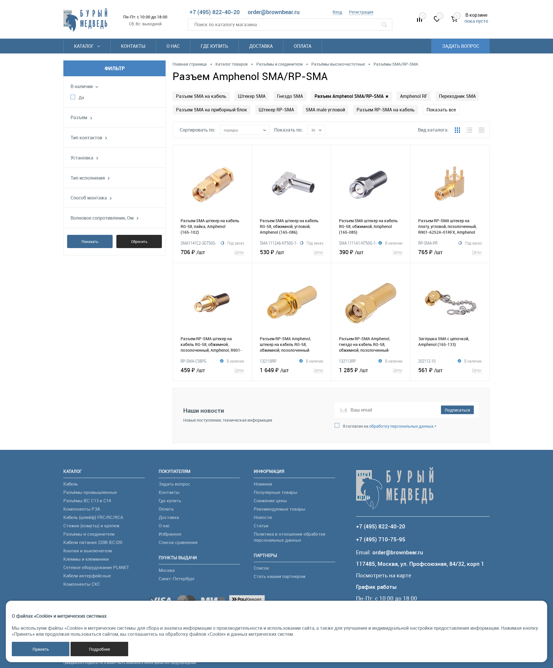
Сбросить (139, 241)
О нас (173, 46)
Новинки (263, 484)
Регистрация (361, 12)
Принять (41, 649)
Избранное (170, 534)
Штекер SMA (252, 96)
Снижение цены (270, 500)
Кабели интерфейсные (87, 575)
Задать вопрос (460, 46)
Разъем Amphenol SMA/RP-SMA (352, 96)
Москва (167, 570)
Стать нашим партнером (279, 576)
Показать (90, 241)
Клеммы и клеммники (86, 559)
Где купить (214, 46)
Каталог (84, 46)
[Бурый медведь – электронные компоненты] (85, 20)
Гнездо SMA (290, 96)
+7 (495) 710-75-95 (380, 539)
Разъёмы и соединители (89, 534)
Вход (337, 12)
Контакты (133, 46)
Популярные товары (275, 492)
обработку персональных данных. (402, 426)
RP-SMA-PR (428, 243)
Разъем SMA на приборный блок (211, 109)
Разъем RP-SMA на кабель (386, 109)
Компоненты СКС (81, 584)
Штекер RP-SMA (276, 109)
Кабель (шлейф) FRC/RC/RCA (93, 517)
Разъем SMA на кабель (201, 96)
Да (81, 97)
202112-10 (426, 361)
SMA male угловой (325, 109)
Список (261, 568)
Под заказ (235, 243)
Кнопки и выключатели (87, 550)
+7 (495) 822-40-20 (215, 12)
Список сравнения (178, 542)
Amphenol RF (413, 96)
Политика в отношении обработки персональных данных (289, 537)
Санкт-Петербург (177, 578)
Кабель (70, 484)
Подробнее (99, 649)
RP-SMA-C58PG (194, 361)
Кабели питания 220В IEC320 (92, 542)
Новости (263, 517)
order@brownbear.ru (274, 12)
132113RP (348, 361)
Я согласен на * (389, 426)
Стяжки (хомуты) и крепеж (91, 525)
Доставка (261, 46)
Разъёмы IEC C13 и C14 (87, 500)
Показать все (441, 109)
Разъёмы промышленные (90, 492)
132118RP (268, 361)
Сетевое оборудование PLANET (96, 567)
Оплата (302, 46)
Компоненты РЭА (81, 509)
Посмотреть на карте (383, 575)
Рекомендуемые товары (279, 509)
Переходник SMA (457, 96)
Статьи (261, 525)
